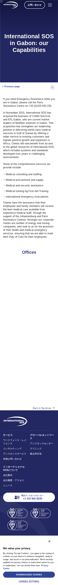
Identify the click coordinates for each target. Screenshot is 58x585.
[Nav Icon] (50, 5)
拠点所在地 (36, 453)
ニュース (7, 485)
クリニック (36, 448)
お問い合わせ (35, 5)
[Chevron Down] (52, 87)
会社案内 (7, 475)
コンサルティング (12, 448)
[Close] (49, 541)
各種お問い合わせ (12, 458)
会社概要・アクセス (13, 480)
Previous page (12, 86)
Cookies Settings (29, 581)
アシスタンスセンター (41, 443)
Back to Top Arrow (42, 408)
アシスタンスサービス (14, 453)
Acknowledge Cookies (29, 574)
